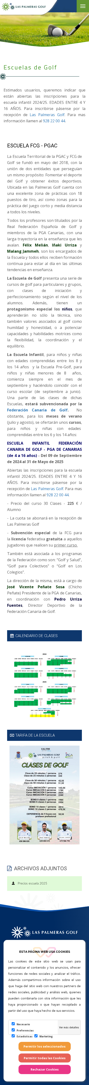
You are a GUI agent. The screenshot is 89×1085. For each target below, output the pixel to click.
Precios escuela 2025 (31, 883)
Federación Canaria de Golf (37, 410)
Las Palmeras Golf (47, 114)
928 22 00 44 (54, 120)
